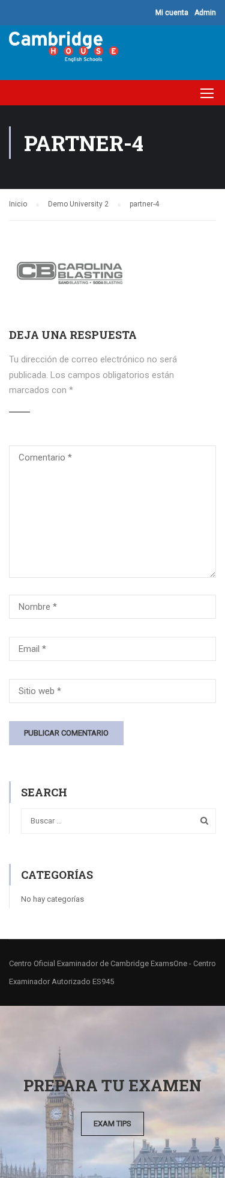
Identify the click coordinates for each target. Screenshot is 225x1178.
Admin (205, 12)
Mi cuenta (171, 12)
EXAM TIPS (112, 1123)
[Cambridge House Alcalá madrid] (63, 49)
